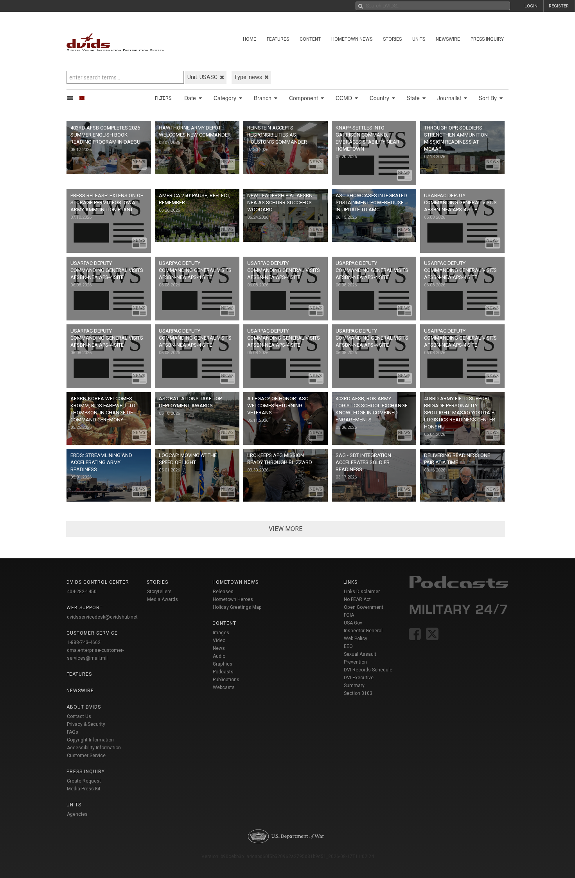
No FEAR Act (357, 599)
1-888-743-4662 (84, 642)
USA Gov (353, 623)
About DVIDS (83, 707)
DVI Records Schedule (368, 670)
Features (278, 39)
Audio (219, 656)
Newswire (448, 39)
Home (249, 39)
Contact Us (79, 716)
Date (191, 98)
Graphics (222, 664)
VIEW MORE (285, 529)
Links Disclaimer (362, 591)
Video (219, 640)
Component (304, 98)
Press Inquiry (487, 39)
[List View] (72, 98)
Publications (226, 679)
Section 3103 (358, 693)
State (414, 98)
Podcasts (223, 672)
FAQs (72, 732)
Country (380, 98)
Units (418, 39)
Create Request (84, 781)
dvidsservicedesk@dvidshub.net (102, 617)
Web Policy (355, 638)
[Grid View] (84, 98)
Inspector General (363, 630)
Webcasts (224, 687)
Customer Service (86, 755)
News (219, 648)
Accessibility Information (94, 747)
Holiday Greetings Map (237, 607)
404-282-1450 (82, 591)
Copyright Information (90, 740)
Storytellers (159, 591)
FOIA (349, 615)
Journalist (450, 98)
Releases (223, 591)
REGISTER (559, 6)
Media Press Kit (84, 789)
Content (310, 39)
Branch (263, 98)
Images (221, 632)
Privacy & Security (86, 724)
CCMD (345, 98)
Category (226, 98)
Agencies (77, 814)
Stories (392, 39)
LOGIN (531, 6)
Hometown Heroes (233, 599)
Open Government (363, 607)
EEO (348, 646)
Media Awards (162, 599)
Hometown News (351, 39)
